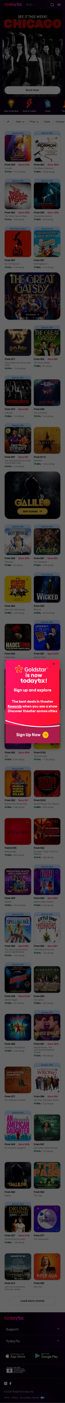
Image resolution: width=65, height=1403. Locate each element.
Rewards (15, 706)
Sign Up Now (28, 734)
